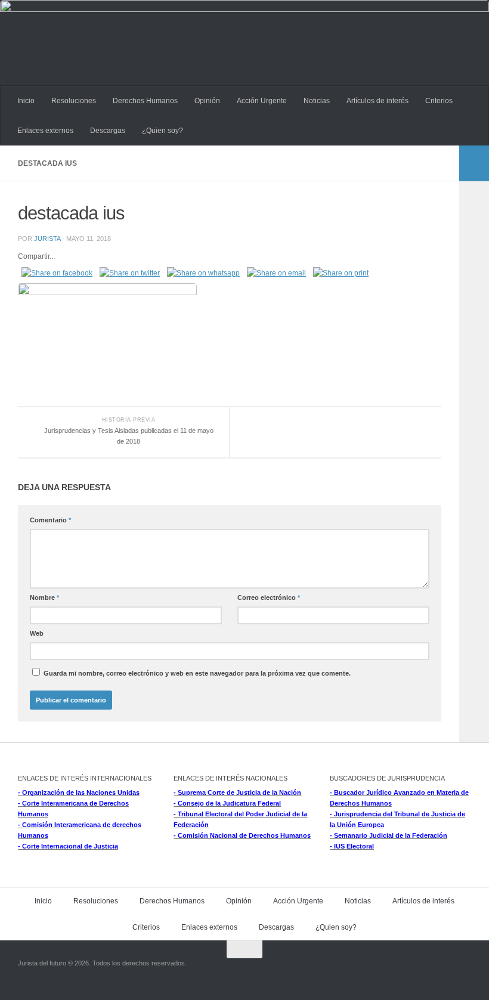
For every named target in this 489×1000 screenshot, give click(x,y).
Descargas (107, 130)
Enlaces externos (45, 130)
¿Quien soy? (162, 130)
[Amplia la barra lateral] (474, 163)
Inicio (26, 101)
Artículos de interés (377, 101)
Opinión (207, 101)
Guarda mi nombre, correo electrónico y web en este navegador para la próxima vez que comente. (197, 673)
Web (37, 633)
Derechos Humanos (145, 101)
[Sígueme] (441, 972)
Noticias (317, 101)
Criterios (439, 101)
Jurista (47, 238)
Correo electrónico (268, 597)
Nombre (44, 597)
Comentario (50, 520)
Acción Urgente (262, 101)
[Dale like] (462, 972)
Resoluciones (73, 101)
